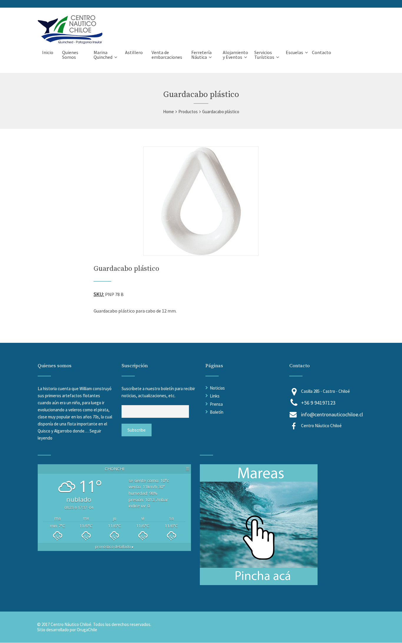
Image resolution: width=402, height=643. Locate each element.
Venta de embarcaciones (167, 54)
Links (215, 396)
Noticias (217, 388)
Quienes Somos (70, 54)
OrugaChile (87, 629)
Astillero (134, 52)
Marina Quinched (103, 54)
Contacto (321, 52)
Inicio (47, 52)
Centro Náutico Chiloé (321, 425)
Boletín (216, 412)
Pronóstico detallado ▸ (114, 546)
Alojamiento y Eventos (235, 54)
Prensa (216, 404)
